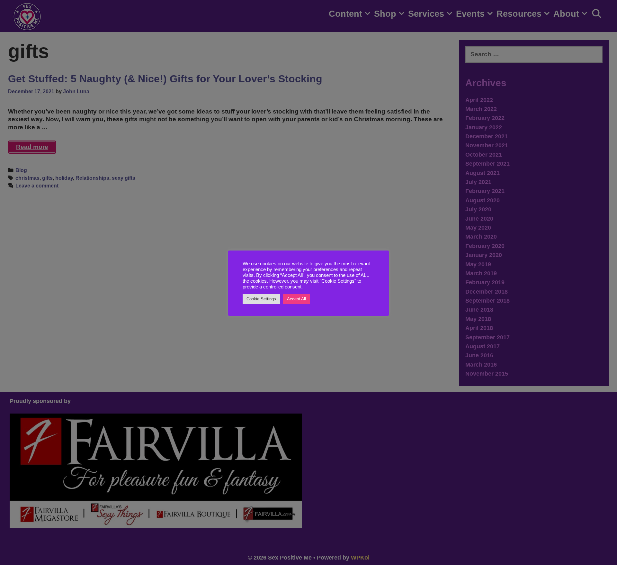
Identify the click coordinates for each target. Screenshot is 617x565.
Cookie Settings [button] (261, 298)
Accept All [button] (296, 298)
